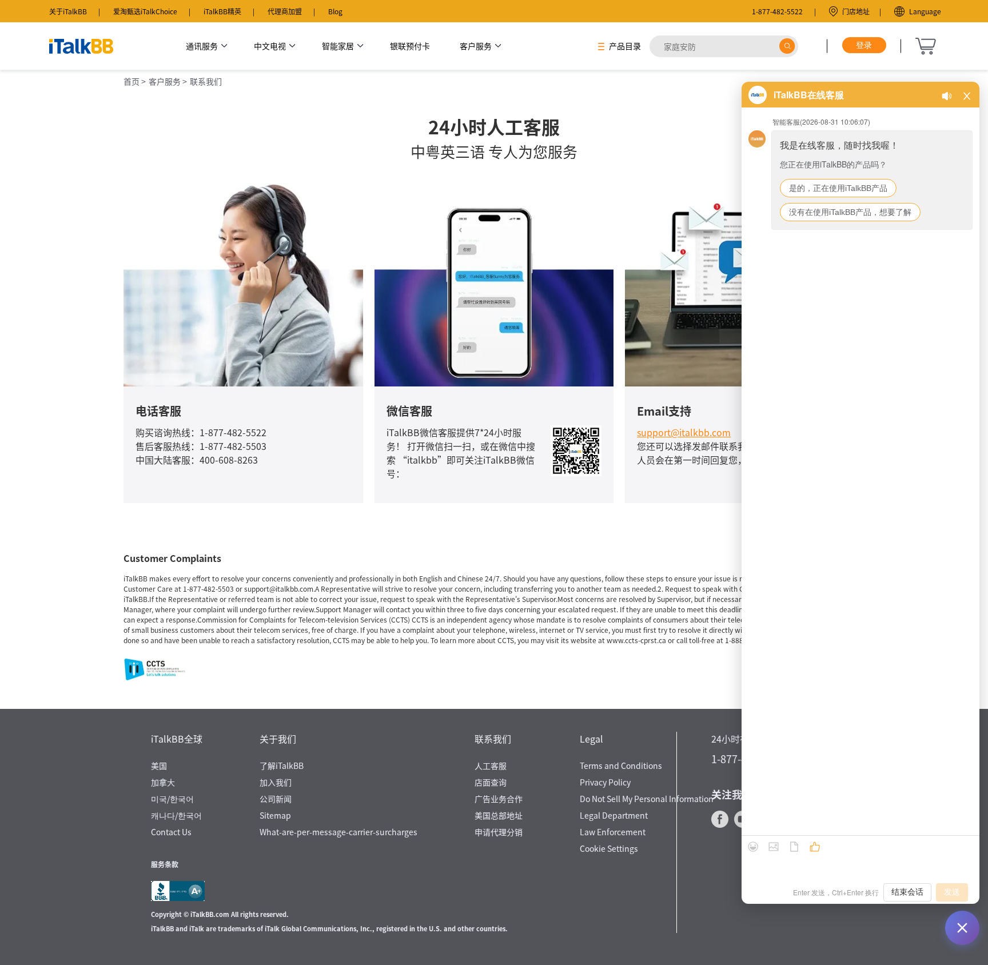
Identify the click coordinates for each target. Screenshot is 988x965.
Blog (335, 11)
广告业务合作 (499, 798)
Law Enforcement (613, 832)
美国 (159, 765)
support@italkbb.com (684, 432)
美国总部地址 (499, 815)
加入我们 (276, 782)
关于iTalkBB (68, 11)
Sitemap (275, 815)
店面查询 (491, 782)
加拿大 (163, 782)
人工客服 (491, 765)
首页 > (135, 81)
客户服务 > (168, 81)
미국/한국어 (172, 798)
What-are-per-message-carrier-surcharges (338, 832)
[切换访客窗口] (962, 928)
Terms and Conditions (621, 765)
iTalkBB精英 (222, 11)
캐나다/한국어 (176, 815)
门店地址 (856, 11)
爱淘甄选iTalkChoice (145, 11)
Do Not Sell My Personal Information (647, 798)
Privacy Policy (605, 782)
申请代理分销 (499, 832)
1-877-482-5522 (777, 11)
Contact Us (171, 832)
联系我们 (206, 81)
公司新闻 (276, 798)
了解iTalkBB (282, 765)
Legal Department (614, 815)
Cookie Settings (609, 848)
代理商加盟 (285, 11)
